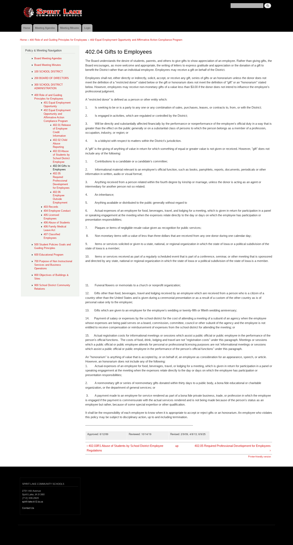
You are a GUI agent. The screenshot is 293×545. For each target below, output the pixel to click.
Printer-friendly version (259, 456)
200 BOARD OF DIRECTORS (51, 78)
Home (26, 28)
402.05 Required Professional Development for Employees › (232, 448)
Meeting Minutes (69, 28)
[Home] (118, 12)
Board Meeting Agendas (48, 58)
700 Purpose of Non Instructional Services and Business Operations (53, 265)
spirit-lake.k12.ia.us (32, 501)
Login (87, 28)
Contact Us (28, 507)
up (176, 445)
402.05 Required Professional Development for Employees (61, 180)
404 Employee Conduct (57, 210)
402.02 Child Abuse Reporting (60, 143)
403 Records (51, 206)
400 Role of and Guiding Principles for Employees (58, 39)
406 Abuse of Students (57, 222)
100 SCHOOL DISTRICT (48, 71)
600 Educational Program (48, 254)
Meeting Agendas (45, 28)
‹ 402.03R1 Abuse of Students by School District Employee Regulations (125, 448)
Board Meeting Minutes (47, 64)
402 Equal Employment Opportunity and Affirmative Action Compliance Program (136, 39)
